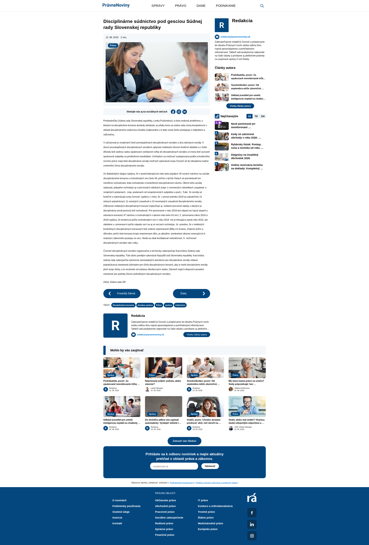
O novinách (119, 500)
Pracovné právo (165, 511)
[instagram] (179, 111)
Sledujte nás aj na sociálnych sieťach (147, 111)
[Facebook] (173, 111)
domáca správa (145, 305)
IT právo (203, 500)
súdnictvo (180, 305)
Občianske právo (165, 500)
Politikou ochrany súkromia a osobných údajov (217, 483)
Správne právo (164, 529)
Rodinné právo (164, 523)
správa (168, 305)
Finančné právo (164, 534)
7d (256, 116)
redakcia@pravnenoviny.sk (150, 334)
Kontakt (117, 523)
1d (249, 116)
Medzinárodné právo (210, 523)
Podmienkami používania (181, 483)
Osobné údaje (121, 511)
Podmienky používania (126, 506)
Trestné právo (206, 511)
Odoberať (210, 466)
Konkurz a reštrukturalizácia (215, 506)
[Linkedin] (184, 111)
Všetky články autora (197, 334)
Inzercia (117, 517)
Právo (113, 45)
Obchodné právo (165, 506)
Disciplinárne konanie (123, 305)
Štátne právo (206, 517)
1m (263, 116)
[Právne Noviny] (116, 5)
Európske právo (208, 529)
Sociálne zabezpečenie (169, 517)
